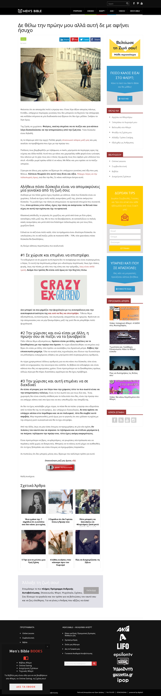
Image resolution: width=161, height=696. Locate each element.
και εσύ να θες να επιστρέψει (63, 313)
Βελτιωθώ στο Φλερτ (121, 127)
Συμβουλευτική (119, 166)
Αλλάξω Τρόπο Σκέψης (122, 137)
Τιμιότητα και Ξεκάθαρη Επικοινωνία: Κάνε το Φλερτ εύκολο (122, 349)
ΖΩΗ (112, 11)
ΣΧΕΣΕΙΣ (90, 11)
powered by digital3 (136, 692)
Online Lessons (119, 161)
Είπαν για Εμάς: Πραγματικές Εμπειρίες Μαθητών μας (80, 634)
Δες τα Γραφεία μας (72, 649)
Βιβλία (115, 171)
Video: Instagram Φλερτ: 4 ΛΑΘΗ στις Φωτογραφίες (124, 324)
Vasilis (24, 43)
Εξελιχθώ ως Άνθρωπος (123, 142)
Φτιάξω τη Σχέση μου (122, 132)
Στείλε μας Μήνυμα (72, 644)
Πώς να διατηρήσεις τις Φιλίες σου (123, 374)
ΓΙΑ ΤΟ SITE (110, 692)
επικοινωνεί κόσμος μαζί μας (75, 140)
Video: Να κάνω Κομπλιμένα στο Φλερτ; (124, 398)
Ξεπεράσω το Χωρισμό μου (124, 122)
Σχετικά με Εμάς (71, 640)
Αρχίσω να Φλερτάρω (122, 117)
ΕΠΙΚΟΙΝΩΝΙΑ (122, 692)
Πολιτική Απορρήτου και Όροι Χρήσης (90, 692)
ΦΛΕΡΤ (102, 11)
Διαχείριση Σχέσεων (121, 176)
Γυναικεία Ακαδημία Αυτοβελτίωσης (78, 653)
